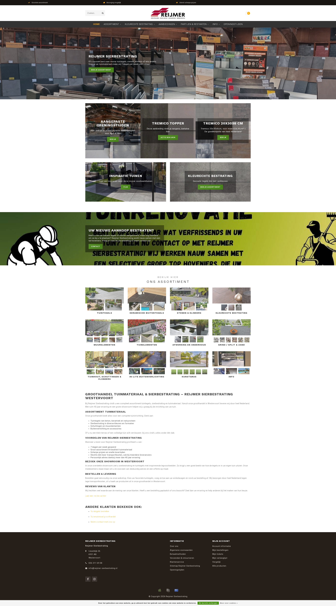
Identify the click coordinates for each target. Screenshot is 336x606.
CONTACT (95, 246)
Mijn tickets (217, 554)
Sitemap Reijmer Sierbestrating (185, 566)
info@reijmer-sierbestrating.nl (103, 568)
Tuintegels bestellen (100, 511)
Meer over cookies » (229, 603)
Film (126, 187)
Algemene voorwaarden (181, 550)
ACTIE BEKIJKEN (168, 137)
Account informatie (221, 546)
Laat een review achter (95, 496)
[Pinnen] (176, 590)
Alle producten (219, 566)
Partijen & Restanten (194, 24)
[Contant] (159, 590)
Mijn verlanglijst (219, 558)
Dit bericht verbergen (208, 603)
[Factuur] (168, 590)
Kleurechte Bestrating (139, 24)
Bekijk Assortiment (101, 70)
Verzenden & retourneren (182, 558)
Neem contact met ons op (103, 522)
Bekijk (113, 139)
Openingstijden (233, 24)
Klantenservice (177, 562)
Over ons (174, 546)
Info (215, 24)
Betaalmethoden (178, 554)
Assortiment (111, 24)
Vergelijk (216, 562)
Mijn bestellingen (220, 550)
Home (96, 24)
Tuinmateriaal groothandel (103, 517)
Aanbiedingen (167, 24)
